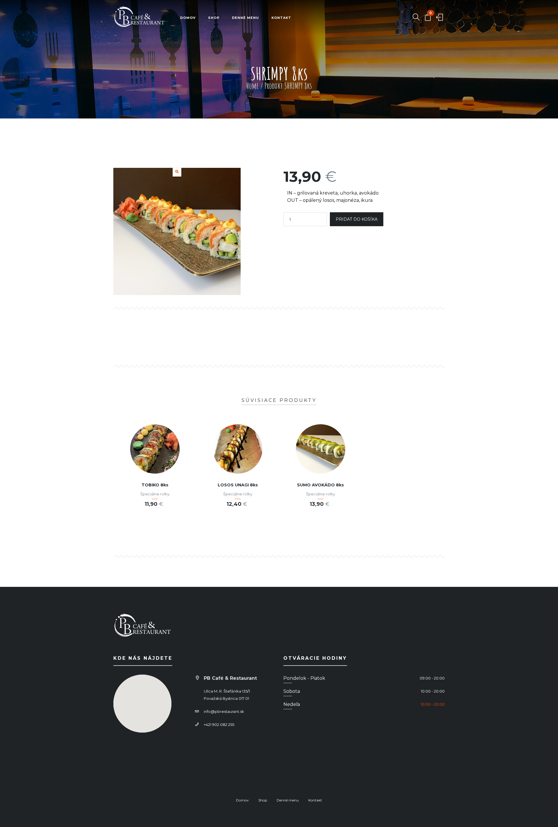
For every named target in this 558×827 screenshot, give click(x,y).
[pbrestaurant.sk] (139, 18)
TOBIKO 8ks (155, 485)
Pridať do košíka (357, 219)
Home (252, 86)
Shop (213, 18)
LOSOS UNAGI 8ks (238, 485)
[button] (177, 172)
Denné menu (245, 18)
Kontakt (281, 18)
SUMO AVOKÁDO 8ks (320, 485)
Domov (188, 18)
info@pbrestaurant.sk (224, 711)
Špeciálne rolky (154, 494)
